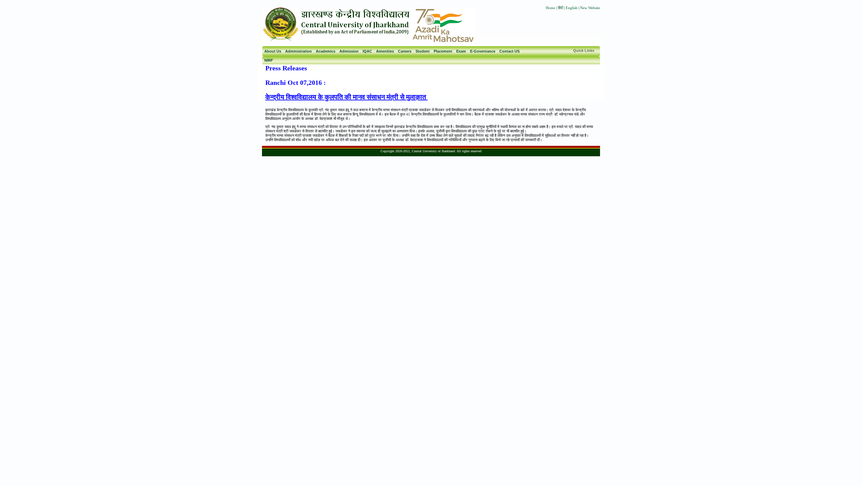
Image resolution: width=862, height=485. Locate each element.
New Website (590, 8)
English (571, 8)
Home (550, 8)
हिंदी (561, 8)
